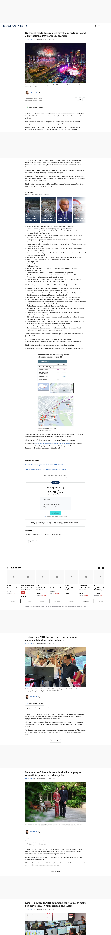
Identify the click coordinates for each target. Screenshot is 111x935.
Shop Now (13, 601)
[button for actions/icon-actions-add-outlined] (39, 93)
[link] (15, 25)
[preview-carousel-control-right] (83, 209)
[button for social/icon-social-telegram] (76, 99)
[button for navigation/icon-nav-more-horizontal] (84, 99)
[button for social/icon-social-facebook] (80, 99)
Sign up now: (28, 39)
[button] (97, 25)
